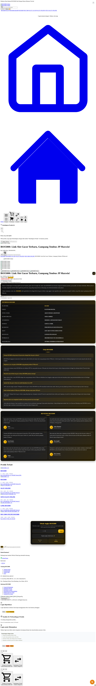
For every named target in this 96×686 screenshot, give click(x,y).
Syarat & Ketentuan (8, 587)
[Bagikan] (2, 547)
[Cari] (2, 7)
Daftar (11, 646)
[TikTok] (4, 563)
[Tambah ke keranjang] (5, 547)
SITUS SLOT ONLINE (51, 10)
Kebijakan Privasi (8, 588)
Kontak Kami (7, 571)
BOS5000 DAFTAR (7, 2)
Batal (4, 611)
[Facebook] (1, 563)
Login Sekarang (10, 611)
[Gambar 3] (25, 271)
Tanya (5, 254)
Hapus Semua (5, 241)
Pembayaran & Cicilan (9, 592)
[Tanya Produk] (11, 298)
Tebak (61, 531)
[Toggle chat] (92, 682)
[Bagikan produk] (2, 255)
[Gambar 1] (5, 271)
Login (7, 646)
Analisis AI (14, 241)
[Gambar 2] (15, 271)
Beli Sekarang (17, 254)
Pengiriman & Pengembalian (10, 591)
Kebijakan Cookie (8, 590)
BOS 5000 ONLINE (30, 256)
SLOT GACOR (33, 10)
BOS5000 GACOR (10, 256)
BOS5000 (3, 10)
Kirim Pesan (5, 558)
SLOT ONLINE (41, 10)
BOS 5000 (26, 10)
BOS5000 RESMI (13, 10)
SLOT (7, 10)
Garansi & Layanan (8, 594)
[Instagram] (3, 563)
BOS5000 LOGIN (18, 2)
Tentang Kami (7, 569)
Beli (9, 298)
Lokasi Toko (7, 572)
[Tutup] (2, 229)
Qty (1, 296)
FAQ (5, 573)
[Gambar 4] (34, 271)
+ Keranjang (10, 254)
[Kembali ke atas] (2, 549)
